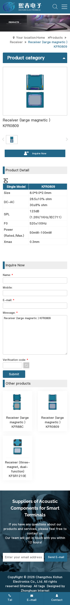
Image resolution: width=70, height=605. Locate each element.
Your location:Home (30, 37)
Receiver (16, 42)
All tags (39, 586)
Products (56, 37)
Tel (9, 600)
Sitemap (26, 586)
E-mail (31, 600)
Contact (57, 600)
